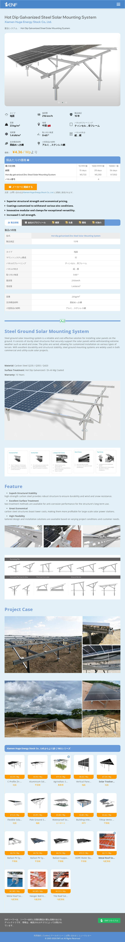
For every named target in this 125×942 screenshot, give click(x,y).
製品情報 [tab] (14, 222)
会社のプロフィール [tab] (36, 222)
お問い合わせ (71, 935)
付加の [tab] (98, 222)
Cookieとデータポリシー (53, 935)
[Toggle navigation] (118, 3)
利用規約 (37, 935)
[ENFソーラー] (11, 5)
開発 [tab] (84, 222)
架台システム (11, 28)
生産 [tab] (70, 222)
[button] (59, 102)
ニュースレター (85, 935)
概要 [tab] (57, 222)
